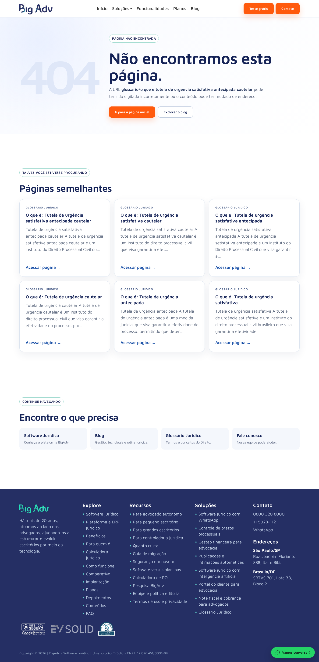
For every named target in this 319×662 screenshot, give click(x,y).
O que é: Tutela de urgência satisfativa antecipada (244, 217)
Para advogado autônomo (157, 514)
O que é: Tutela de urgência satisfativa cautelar (149, 217)
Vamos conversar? (296, 652)
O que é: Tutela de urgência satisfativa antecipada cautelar (58, 217)
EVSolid (118, 653)
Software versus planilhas (157, 569)
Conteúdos (96, 605)
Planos (179, 8)
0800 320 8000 (269, 514)
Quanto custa (145, 545)
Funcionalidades (153, 8)
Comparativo (98, 573)
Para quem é (98, 543)
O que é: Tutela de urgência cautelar (64, 296)
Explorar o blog (175, 112)
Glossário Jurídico (214, 612)
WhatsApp (263, 529)
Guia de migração (149, 553)
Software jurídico (102, 514)
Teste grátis (258, 8)
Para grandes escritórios (156, 529)
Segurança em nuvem (153, 561)
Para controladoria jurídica (158, 537)
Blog (195, 8)
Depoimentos (98, 597)
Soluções (122, 8)
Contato (287, 8)
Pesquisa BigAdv (148, 585)
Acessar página (43, 267)
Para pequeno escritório (155, 521)
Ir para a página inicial (132, 112)
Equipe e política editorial (157, 593)
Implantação (97, 581)
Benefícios (96, 535)
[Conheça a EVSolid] (72, 629)
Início (102, 8)
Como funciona (100, 565)
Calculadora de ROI (151, 577)
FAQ (90, 613)
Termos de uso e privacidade (160, 601)
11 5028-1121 (265, 521)
